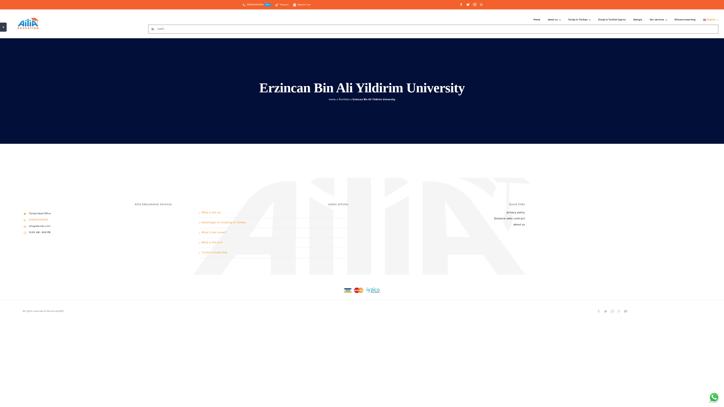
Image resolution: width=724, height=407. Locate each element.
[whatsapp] (481, 4)
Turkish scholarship (214, 252)
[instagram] (474, 4)
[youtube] (625, 311)
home (332, 99)
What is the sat (211, 212)
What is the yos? (212, 242)
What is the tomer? (213, 232)
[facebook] (461, 4)
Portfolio (344, 99)
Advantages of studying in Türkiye (223, 222)
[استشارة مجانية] (714, 397)
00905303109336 (38, 220)
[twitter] (467, 4)
